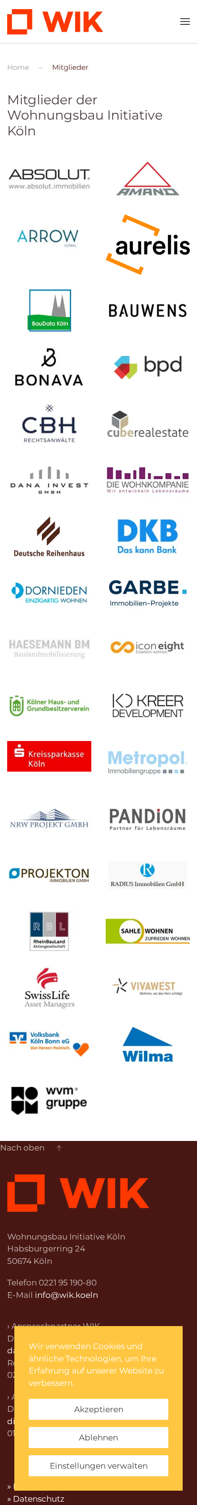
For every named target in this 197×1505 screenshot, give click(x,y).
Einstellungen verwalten (99, 1466)
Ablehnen (98, 1437)
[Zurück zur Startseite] (55, 21)
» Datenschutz (36, 1499)
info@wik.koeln (66, 1295)
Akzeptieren (98, 1409)
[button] (185, 21)
